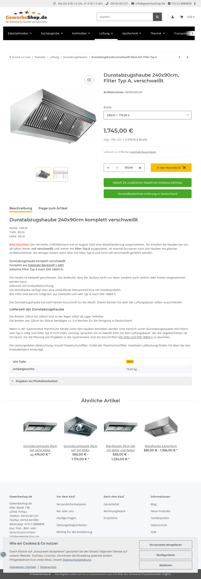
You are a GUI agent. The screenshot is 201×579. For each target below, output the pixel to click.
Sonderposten (160, 518)
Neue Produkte (160, 511)
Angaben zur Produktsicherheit (35, 381)
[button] (172, 17)
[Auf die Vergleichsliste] (89, 79)
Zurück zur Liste (21, 57)
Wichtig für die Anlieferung (74, 532)
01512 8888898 (182, 3)
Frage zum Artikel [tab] (53, 208)
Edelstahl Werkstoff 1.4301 (46, 265)
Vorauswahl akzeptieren (165, 544)
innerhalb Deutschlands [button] (143, 152)
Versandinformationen (71, 504)
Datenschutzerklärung (77, 559)
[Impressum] (195, 3)
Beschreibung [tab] (20, 208)
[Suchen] (157, 17)
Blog (153, 504)
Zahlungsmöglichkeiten (72, 525)
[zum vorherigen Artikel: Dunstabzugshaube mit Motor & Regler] (179, 57)
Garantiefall (111, 504)
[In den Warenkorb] (12, 70)
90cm (130, 361)
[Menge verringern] (108, 168)
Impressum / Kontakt (23, 567)
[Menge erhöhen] (140, 168)
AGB (153, 532)
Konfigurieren (165, 555)
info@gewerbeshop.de (150, 3)
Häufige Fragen (66, 518)
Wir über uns (65, 511)
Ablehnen (165, 565)
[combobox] (148, 115)
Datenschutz (48, 567)
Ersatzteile (110, 518)
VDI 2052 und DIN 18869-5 (135, 337)
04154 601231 (120, 3)
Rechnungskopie (114, 511)
